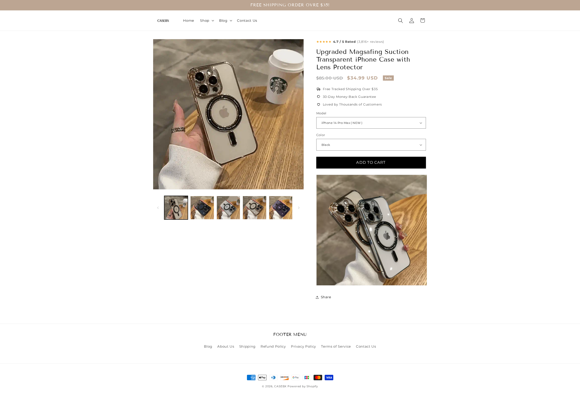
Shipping (247, 346)
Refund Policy (273, 346)
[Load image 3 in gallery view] (228, 208)
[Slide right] (299, 208)
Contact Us (366, 346)
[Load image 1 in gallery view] (176, 208)
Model (321, 113)
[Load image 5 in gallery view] (281, 208)
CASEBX (280, 386)
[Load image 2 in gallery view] (202, 208)
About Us (225, 346)
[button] (206, 20)
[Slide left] (158, 208)
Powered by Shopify (303, 386)
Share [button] (326, 297)
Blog (208, 346)
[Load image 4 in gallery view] (254, 208)
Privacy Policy (303, 346)
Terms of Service (336, 346)
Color (320, 135)
